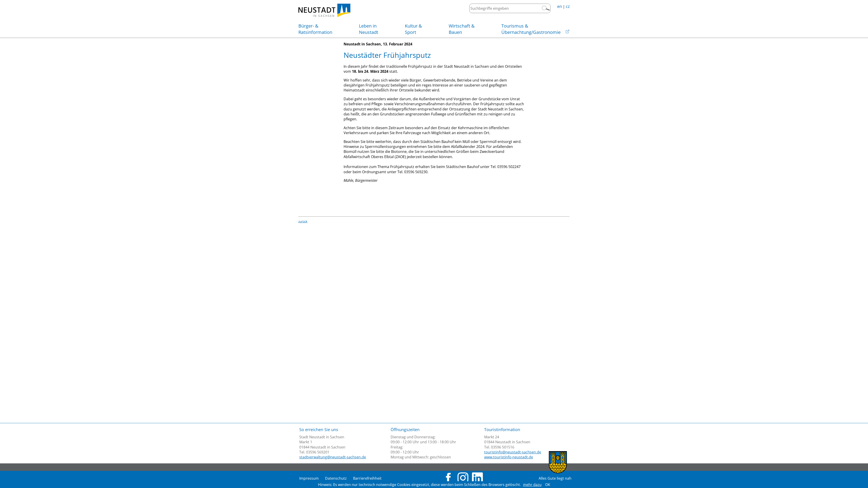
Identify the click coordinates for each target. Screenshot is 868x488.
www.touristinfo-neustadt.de (508, 457)
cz (568, 6)
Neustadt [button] (368, 29)
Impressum (309, 478)
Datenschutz (336, 478)
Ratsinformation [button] (315, 29)
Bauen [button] (462, 29)
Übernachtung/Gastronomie (531, 29)
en (559, 6)
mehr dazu (532, 484)
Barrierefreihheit (367, 478)
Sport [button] (413, 29)
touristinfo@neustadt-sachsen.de (512, 452)
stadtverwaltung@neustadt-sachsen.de (332, 457)
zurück (302, 221)
